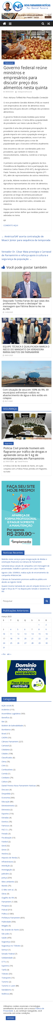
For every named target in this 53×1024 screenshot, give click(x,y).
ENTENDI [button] (10, 1018)
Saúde (4, 937)
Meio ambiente (8, 881)
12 (18, 634)
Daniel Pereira (23, 461)
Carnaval (5, 745)
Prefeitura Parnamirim (11, 917)
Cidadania (6, 749)
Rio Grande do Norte (10, 929)
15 (39, 634)
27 (25, 643)
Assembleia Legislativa (11, 713)
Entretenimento (8, 805)
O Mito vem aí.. (8, 889)
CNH (3, 765)
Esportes (5, 813)
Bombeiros (6, 729)
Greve (4, 849)
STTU (4, 961)
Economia (6, 797)
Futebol (5, 841)
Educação (6, 801)
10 (4, 634)
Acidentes (6, 709)
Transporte (6, 977)
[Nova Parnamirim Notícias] (4, 23)
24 (4, 643)
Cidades (5, 753)
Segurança (8, 443)
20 (25, 638)
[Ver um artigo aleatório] (48, 23)
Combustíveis (7, 769)
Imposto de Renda (9, 857)
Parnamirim (6, 901)
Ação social (6, 705)
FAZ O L (5, 829)
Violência (5, 993)
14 (32, 634)
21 (32, 638)
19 (18, 638)
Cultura (4, 781)
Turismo (5, 981)
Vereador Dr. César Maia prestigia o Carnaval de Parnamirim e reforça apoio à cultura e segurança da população (26, 255)
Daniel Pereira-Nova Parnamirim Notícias (19, 785)
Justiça (4, 877)
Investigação (7, 869)
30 (47, 643)
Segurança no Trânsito (11, 945)
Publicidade (9, 63)
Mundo (4, 885)
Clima (4, 761)
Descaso (5, 789)
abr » (9, 654)
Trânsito (5, 973)
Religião (5, 925)
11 (11, 634)
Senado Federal (8, 953)
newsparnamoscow (25, 92)
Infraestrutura (7, 861)
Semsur (5, 949)
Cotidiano (6, 777)
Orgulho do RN (8, 897)
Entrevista (6, 809)
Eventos (5, 821)
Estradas (5, 817)
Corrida (5, 773)
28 (32, 643)
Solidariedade (7, 957)
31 (4, 647)
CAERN (4, 737)
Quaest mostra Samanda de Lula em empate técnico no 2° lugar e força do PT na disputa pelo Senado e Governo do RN (26, 589)
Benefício (5, 717)
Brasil (4, 733)
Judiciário (5, 873)
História (5, 853)
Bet (3, 721)
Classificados (7, 757)
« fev (4, 654)
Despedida (6, 793)
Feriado (5, 833)
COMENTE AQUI (10, 225)
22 (39, 638)
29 (39, 643)
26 (18, 643)
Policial (4, 909)
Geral (4, 845)
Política (5, 913)
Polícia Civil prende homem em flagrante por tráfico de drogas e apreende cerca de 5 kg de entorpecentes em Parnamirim (25, 453)
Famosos (5, 825)
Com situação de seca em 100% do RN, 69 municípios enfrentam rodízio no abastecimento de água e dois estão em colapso (25, 394)
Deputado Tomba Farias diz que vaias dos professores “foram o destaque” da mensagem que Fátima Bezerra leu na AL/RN (26, 305)
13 (25, 634)
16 (47, 634)
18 (11, 638)
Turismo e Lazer (8, 985)
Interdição (6, 865)
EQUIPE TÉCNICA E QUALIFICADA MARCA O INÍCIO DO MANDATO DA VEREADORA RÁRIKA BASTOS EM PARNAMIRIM (26, 349)
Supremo (5, 965)
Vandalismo (6, 989)
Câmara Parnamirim (10, 741)
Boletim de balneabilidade (12, 725)
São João (5, 933)
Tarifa (4, 969)
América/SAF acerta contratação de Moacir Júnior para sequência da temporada (26, 238)
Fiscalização (7, 837)
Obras (4, 893)
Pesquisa (5, 905)
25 (11, 643)
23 (47, 638)
